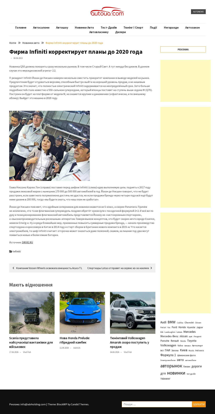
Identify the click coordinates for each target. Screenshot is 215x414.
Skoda (183, 341)
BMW (172, 322)
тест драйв (191, 374)
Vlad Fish (27, 352)
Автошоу (62, 27)
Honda (182, 327)
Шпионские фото (186, 355)
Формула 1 (168, 355)
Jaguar (200, 327)
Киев (183, 350)
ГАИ (167, 350)
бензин (186, 366)
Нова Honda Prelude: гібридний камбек (75, 340)
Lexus (179, 331)
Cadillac (180, 323)
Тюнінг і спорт (133, 27)
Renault (175, 340)
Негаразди (171, 27)
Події (153, 27)
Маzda (191, 350)
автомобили (190, 360)
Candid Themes (80, 404)
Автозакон (192, 27)
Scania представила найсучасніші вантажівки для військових (31, 342)
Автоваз (187, 346)
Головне (20, 27)
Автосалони (41, 27)
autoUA (76, 347)
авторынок (171, 366)
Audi (163, 322)
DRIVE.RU (27, 242)
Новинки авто (84, 27)
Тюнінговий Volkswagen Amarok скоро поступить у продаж (129, 342)
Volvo (180, 345)
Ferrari (163, 327)
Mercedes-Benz (169, 336)
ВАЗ (161, 350)
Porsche (164, 340)
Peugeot (197, 336)
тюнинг (165, 378)
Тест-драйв (109, 27)
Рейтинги (199, 350)
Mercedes (189, 332)
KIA (161, 332)
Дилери (120, 32)
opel (190, 336)
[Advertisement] (185, 81)
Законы (175, 350)
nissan (184, 336)
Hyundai (191, 327)
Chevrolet (189, 322)
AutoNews (198, 11)
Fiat (168, 327)
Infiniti (17, 251)
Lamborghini (170, 332)
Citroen (198, 322)
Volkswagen (168, 345)
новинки (176, 373)
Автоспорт (197, 345)
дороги (196, 366)
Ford (174, 327)
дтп (163, 373)
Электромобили (168, 360)
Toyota (191, 341)
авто (180, 360)
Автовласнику (99, 32)
